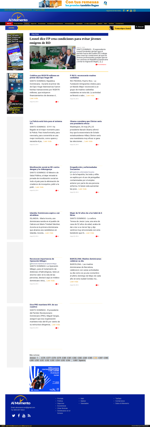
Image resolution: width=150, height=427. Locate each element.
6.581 (69, 358)
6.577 (49, 358)
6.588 (106, 358)
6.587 (101, 358)
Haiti (82, 399)
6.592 (47, 360)
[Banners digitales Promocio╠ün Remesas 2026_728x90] (75, 3)
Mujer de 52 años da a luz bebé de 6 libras (86, 214)
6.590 (37, 360)
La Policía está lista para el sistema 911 (46, 122)
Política (26, 23)
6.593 (52, 360)
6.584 (85, 358)
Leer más (34, 98)
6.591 (42, 360)
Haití (105, 23)
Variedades (79, 23)
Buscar (141, 27)
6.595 (63, 360)
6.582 (75, 358)
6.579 (59, 358)
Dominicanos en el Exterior (55, 23)
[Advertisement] (15, 147)
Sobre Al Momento (122, 403)
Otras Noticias (18, 23)
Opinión (100, 23)
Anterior (33, 358)
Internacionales (69, 23)
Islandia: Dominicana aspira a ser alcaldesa (45, 214)
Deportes (33, 23)
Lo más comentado (90, 23)
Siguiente (82, 360)
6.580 (64, 358)
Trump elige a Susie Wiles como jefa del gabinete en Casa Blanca (114, 28)
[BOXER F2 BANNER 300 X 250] (45, 379)
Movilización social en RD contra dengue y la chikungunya (44, 168)
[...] (102, 61)
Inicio (9, 24)
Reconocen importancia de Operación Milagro (42, 260)
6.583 (80, 358)
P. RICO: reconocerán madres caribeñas (83, 76)
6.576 (43, 358)
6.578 (54, 358)
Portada (60, 399)
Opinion (83, 401)
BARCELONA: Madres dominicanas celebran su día (85, 260)
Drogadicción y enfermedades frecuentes (83, 168)
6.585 (90, 358)
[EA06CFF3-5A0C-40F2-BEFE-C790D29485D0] (15, 93)
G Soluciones (144, 425)
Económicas (42, 23)
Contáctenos (120, 23)
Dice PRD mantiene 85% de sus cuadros (44, 305)
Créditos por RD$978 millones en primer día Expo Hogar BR (44, 76)
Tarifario (111, 23)
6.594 (58, 360)
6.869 (75, 360)
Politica (60, 401)
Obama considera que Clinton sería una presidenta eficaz (86, 122)
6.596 (68, 360)
